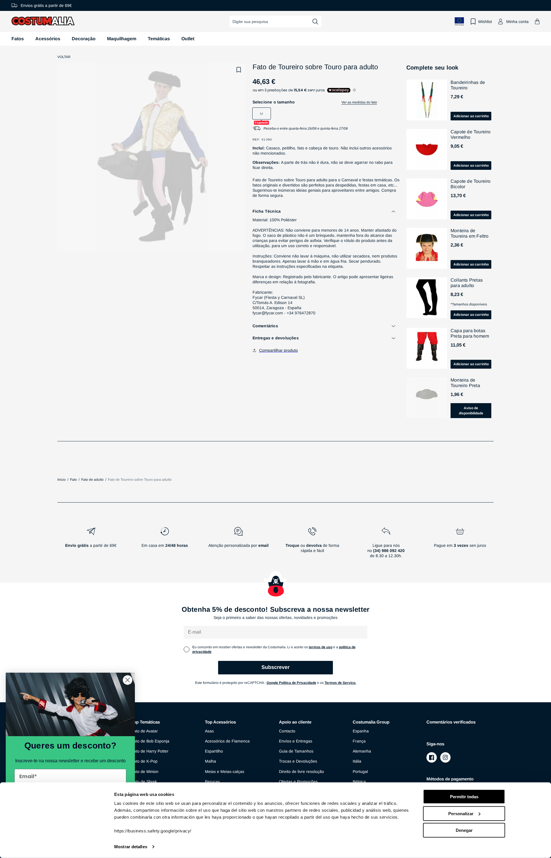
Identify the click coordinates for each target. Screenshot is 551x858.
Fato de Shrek (144, 781)
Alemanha (362, 751)
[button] (537, 21)
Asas (209, 731)
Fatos (17, 38)
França (359, 741)
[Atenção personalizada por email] (238, 544)
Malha (210, 761)
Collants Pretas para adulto (467, 283)
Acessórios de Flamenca (227, 741)
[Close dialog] (128, 680)
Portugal (360, 771)
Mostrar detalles (130, 846)
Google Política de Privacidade (291, 683)
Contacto (287, 731)
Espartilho (214, 751)
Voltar (64, 57)
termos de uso (320, 647)
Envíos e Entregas (295, 741)
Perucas (212, 781)
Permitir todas (464, 796)
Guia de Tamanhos (296, 751)
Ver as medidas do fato (359, 102)
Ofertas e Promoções (298, 781)
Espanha (361, 731)
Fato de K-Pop (144, 761)
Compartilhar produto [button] (278, 350)
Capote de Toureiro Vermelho (471, 134)
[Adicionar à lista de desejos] (239, 70)
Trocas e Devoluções (298, 761)
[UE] (459, 21)
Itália (357, 761)
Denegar (464, 830)
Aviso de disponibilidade (471, 410)
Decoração (84, 38)
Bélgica (359, 781)
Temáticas (159, 38)
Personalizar (461, 813)
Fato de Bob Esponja (150, 741)
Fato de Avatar (144, 731)
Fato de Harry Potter (149, 751)
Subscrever (275, 667)
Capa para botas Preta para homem (470, 333)
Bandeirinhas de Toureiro (468, 85)
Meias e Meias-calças (224, 771)
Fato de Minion (144, 771)
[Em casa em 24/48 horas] (164, 544)
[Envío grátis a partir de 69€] (90, 544)
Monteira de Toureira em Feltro (470, 233)
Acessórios (47, 38)
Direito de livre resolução (301, 771)
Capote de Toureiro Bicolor (471, 184)
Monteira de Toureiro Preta (465, 383)
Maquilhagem (121, 38)
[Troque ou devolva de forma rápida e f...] (312, 544)
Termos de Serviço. (340, 683)
